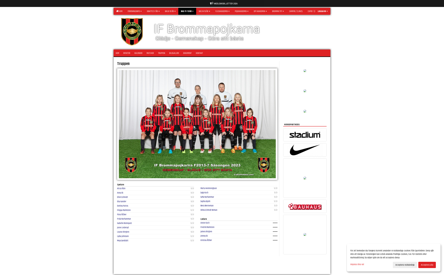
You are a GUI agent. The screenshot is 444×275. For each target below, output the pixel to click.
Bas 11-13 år (186, 11)
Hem (120, 11)
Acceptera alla (427, 265)
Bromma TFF (277, 11)
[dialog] (394, 258)
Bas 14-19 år (203, 11)
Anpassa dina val (357, 264)
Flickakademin (221, 11)
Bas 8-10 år (169, 11)
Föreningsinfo (134, 11)
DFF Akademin (259, 11)
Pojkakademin (241, 11)
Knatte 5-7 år (152, 11)
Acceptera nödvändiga (405, 265)
